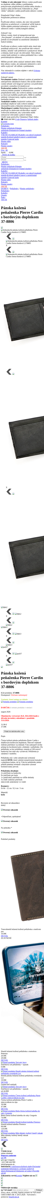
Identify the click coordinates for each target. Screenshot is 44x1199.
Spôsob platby (32, 119)
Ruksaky (4, 144)
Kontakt (4, 121)
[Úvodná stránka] (7, 124)
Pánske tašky (6, 141)
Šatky (3, 197)
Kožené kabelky (13, 137)
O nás (17, 119)
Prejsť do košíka (8, 155)
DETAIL (4, 936)
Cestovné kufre (13, 139)
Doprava (23, 119)
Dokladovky (14, 130)
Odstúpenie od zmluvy (24, 1171)
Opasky (4, 195)
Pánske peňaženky (8, 128)
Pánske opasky (6, 146)
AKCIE (4, 148)
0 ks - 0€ (4, 150)
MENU (4, 162)
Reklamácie (10, 1171)
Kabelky (4, 133)
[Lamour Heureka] (36, 1176)
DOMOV (5, 189)
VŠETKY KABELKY (10, 135)
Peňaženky (5, 126)
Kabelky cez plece (26, 135)
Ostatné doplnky (25, 130)
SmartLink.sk (14, 1197)
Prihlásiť (39, 1190)
